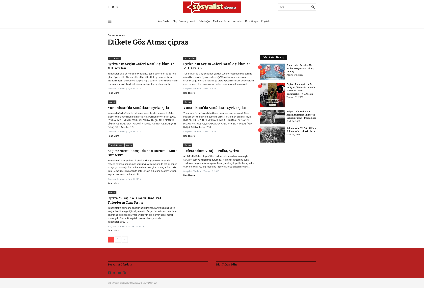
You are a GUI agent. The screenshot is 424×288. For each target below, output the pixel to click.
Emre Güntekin (116, 145)
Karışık (112, 102)
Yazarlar (237, 21)
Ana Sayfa (163, 21)
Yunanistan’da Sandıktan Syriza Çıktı (139, 108)
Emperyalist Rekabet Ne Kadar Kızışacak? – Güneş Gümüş (300, 68)
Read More (113, 93)
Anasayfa (112, 35)
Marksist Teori (221, 21)
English (265, 21)
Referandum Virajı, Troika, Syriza (211, 151)
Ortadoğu (204, 21)
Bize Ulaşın (251, 21)
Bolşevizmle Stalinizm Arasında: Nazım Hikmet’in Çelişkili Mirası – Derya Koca (301, 114)
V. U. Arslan (114, 58)
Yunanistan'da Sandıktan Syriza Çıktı (214, 108)
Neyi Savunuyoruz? (184, 21)
